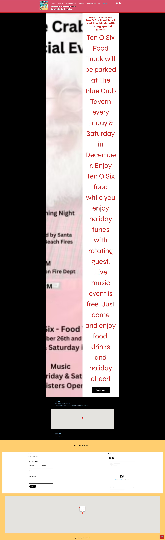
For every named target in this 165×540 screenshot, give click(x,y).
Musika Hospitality (85, 538)
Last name (44, 465)
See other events (101, 390)
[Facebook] (120, 3)
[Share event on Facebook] (56, 436)
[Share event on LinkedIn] (62, 436)
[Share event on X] (59, 436)
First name (31, 465)
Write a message (32, 476)
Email (30, 470)
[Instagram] (117, 3)
